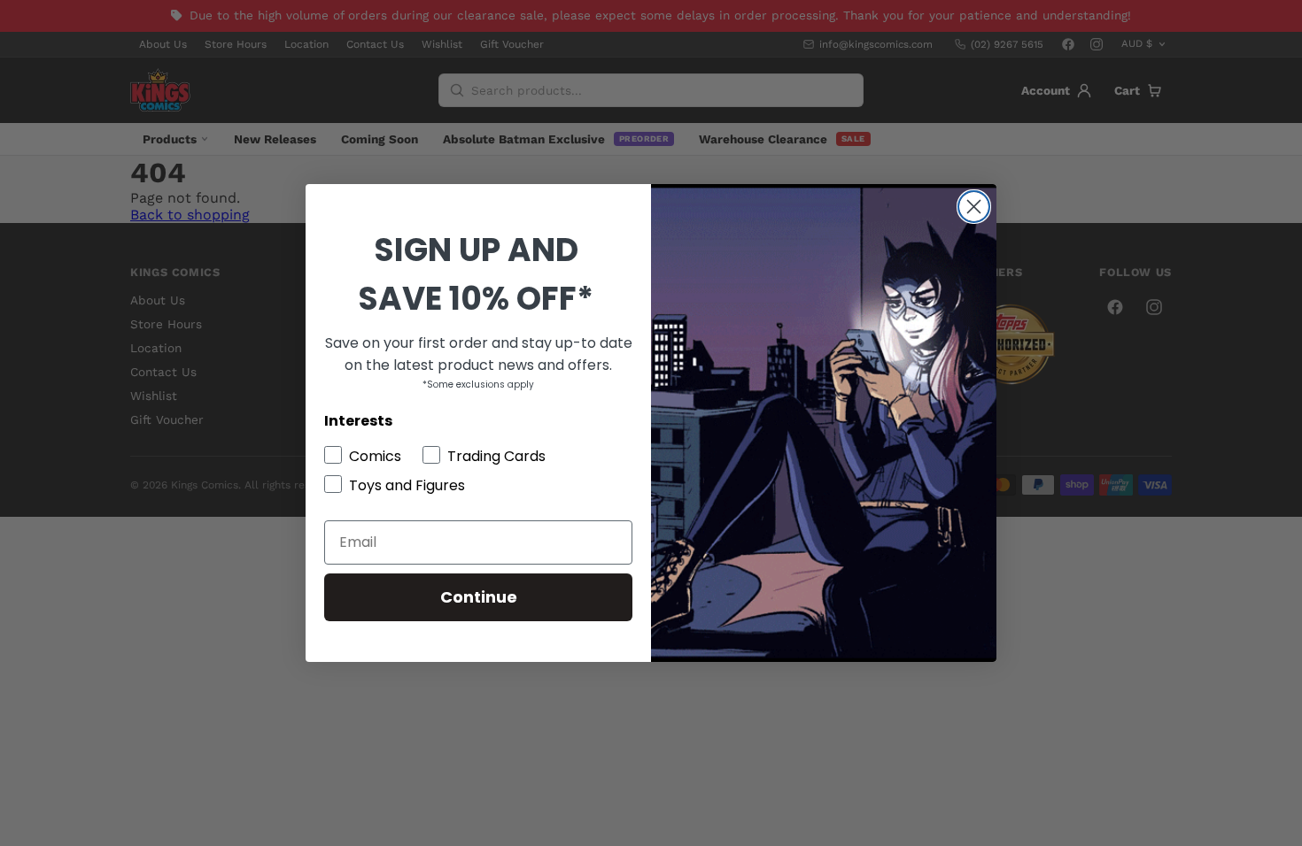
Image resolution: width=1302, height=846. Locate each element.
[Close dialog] (973, 206)
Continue (478, 597)
